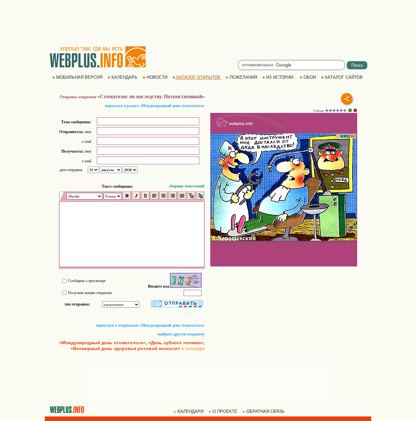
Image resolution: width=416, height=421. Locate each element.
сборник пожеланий (186, 186)
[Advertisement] (208, 22)
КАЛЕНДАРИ (190, 411)
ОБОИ (309, 77)
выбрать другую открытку (181, 334)
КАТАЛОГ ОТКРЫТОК (198, 77)
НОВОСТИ (157, 77)
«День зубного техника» (175, 342)
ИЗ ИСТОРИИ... (281, 77)
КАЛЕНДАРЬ (124, 77)
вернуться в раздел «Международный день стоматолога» (155, 105)
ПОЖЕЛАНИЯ (243, 77)
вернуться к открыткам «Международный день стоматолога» (150, 325)
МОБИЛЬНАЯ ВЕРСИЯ (79, 77)
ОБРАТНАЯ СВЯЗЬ (265, 411)
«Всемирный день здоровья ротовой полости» (125, 348)
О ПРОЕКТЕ (225, 411)
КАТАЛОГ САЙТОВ (344, 77)
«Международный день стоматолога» (102, 342)
